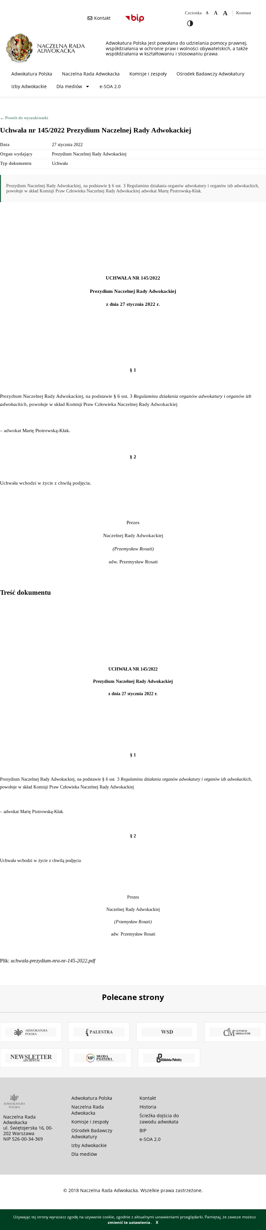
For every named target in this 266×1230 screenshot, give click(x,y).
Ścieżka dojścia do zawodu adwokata (159, 1118)
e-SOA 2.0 (110, 86)
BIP (142, 1130)
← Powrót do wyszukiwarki (24, 117)
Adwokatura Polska (31, 74)
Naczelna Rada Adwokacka (91, 74)
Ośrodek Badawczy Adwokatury (210, 74)
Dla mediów (69, 86)
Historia (147, 1107)
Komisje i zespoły (148, 74)
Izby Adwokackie (29, 86)
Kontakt (147, 1098)
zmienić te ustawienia (129, 1222)
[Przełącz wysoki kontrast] (190, 23)
